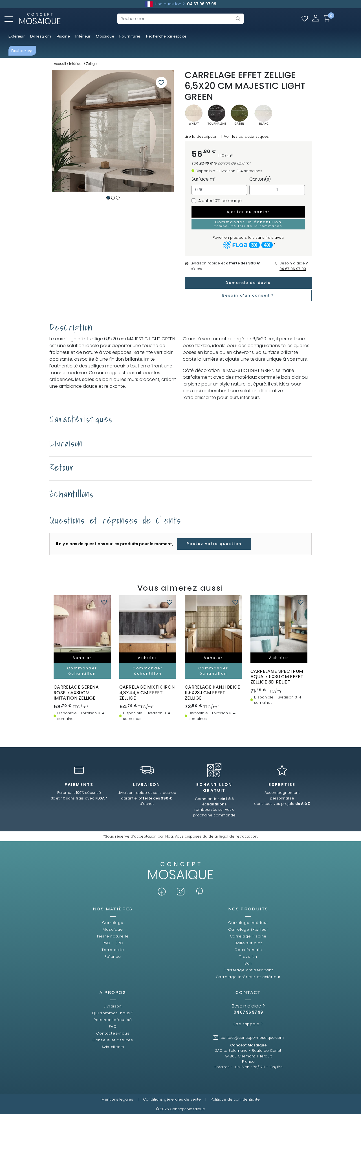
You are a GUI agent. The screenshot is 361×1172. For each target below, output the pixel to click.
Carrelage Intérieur (248, 922)
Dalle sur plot (248, 943)
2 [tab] (113, 198)
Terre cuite (113, 949)
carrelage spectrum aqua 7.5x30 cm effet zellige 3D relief (276, 676)
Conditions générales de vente (172, 1099)
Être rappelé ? (248, 1024)
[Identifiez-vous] (315, 18)
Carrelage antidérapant (248, 970)
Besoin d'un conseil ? (248, 295)
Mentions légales (117, 1099)
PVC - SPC (113, 943)
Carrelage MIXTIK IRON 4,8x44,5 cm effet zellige (147, 692)
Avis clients (113, 1046)
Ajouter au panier (248, 211)
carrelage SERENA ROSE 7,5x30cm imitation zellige (76, 692)
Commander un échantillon (248, 223)
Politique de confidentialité (235, 1099)
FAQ (112, 1026)
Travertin (248, 956)
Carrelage (112, 922)
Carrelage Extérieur (248, 929)
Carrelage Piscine (248, 936)
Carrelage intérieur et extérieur (248, 976)
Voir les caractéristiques (246, 136)
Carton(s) (260, 179)
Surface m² (203, 179)
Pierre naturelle (113, 936)
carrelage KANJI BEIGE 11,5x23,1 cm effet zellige (212, 692)
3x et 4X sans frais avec (79, 798)
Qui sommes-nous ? (113, 1013)
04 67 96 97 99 (201, 4)
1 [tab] (108, 198)
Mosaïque (113, 929)
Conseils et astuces (113, 1040)
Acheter (82, 657)
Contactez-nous (112, 1033)
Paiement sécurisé (113, 1019)
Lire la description (201, 136)
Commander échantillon (82, 671)
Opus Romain (248, 949)
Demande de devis (248, 282)
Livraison (113, 1006)
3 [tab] (118, 198)
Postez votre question (214, 543)
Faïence (113, 956)
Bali (248, 963)
